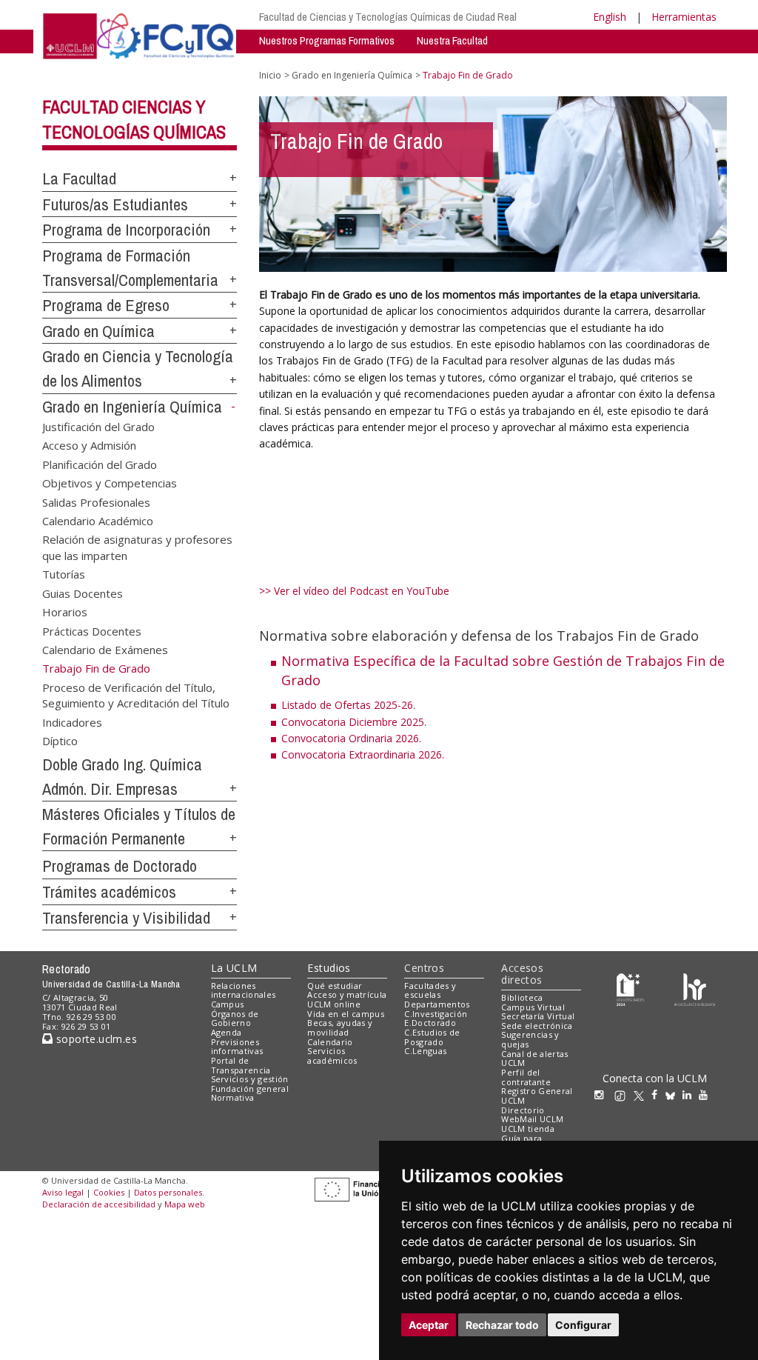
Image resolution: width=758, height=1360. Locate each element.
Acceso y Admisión (89, 445)
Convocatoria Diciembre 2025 (352, 722)
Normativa (233, 1097)
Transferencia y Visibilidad (126, 918)
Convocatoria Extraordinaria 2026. (362, 754)
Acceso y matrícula (346, 994)
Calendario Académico (97, 520)
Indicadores (72, 721)
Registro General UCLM (536, 1095)
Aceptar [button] (429, 1325)
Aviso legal (63, 1192)
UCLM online (333, 1004)
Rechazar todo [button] (502, 1325)
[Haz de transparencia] (630, 988)
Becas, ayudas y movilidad (339, 1027)
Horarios (64, 611)
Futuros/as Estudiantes (115, 204)
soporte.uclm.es (95, 1039)
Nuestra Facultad (452, 40)
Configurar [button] (583, 1325)
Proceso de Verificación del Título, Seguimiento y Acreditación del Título (135, 694)
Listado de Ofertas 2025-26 (347, 705)
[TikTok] (624, 1094)
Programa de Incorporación (126, 230)
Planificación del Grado (99, 463)
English (609, 17)
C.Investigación (435, 1013)
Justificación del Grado (98, 426)
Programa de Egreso (106, 305)
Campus (227, 1004)
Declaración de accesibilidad (98, 1204)
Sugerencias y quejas (530, 1039)
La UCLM (234, 968)
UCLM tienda (527, 1128)
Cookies (108, 1192)
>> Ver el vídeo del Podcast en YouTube (354, 591)
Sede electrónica (536, 1025)
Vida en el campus (345, 1013)
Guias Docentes (82, 592)
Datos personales (168, 1192)
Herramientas (684, 17)
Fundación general (250, 1088)
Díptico (60, 740)
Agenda (226, 1032)
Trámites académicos (109, 892)
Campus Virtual (533, 1007)
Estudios (328, 968)
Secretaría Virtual (537, 1015)
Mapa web (184, 1204)
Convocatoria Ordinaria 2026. (351, 738)
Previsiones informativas (237, 1046)
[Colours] (694, 988)
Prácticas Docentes (91, 630)
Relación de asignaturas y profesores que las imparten (137, 547)
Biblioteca (522, 997)
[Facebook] (658, 1094)
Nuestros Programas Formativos (327, 40)
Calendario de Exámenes (105, 648)
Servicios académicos (332, 1055)
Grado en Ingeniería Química (132, 407)
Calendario (329, 1041)
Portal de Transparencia (241, 1065)
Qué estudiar (334, 985)
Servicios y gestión (250, 1078)
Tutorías (63, 574)
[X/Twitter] (642, 1094)
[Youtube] (707, 1094)
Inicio (270, 75)
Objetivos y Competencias (109, 483)
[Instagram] (602, 1094)
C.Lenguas (425, 1050)
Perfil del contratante (526, 1077)
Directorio (522, 1110)
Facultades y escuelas (430, 990)
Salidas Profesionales (96, 501)
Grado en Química (98, 331)
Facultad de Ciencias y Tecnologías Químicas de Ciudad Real (388, 16)
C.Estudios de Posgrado (432, 1037)
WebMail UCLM (532, 1118)
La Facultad (79, 178)
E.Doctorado (430, 1022)
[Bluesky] (673, 1094)
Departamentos (436, 1004)
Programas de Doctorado (119, 866)
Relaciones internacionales (243, 990)
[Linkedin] (686, 1094)
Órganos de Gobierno (235, 1018)
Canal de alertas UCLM (534, 1058)
